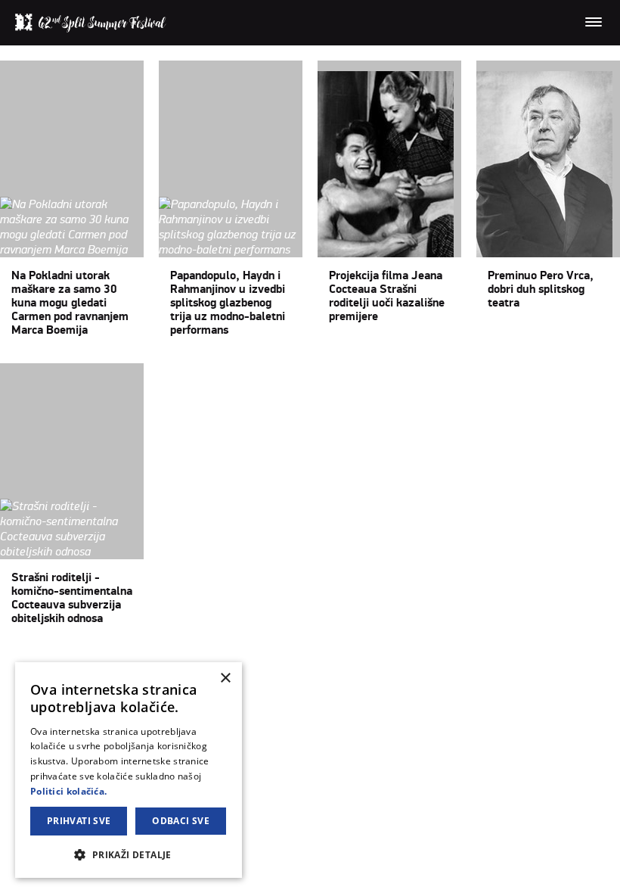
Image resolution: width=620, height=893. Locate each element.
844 (196, 659)
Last (301, 659)
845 (215, 659)
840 (117, 659)
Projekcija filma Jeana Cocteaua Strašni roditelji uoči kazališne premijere (387, 296)
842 (156, 659)
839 (97, 659)
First (12, 659)
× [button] (225, 678)
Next (277, 659)
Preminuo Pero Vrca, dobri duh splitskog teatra (541, 289)
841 (137, 659)
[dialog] (128, 770)
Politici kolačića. (68, 791)
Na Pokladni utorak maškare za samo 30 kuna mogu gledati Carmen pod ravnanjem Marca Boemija (70, 303)
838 (78, 659)
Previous (46, 659)
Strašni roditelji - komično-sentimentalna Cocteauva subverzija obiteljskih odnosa (71, 598)
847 (255, 659)
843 (176, 659)
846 (235, 659)
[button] (128, 854)
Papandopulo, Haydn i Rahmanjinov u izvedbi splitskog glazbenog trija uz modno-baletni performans (227, 303)
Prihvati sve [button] (79, 820)
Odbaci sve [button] (180, 820)
